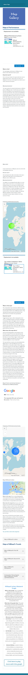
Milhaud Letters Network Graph (14, 587)
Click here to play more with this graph (14, 662)
